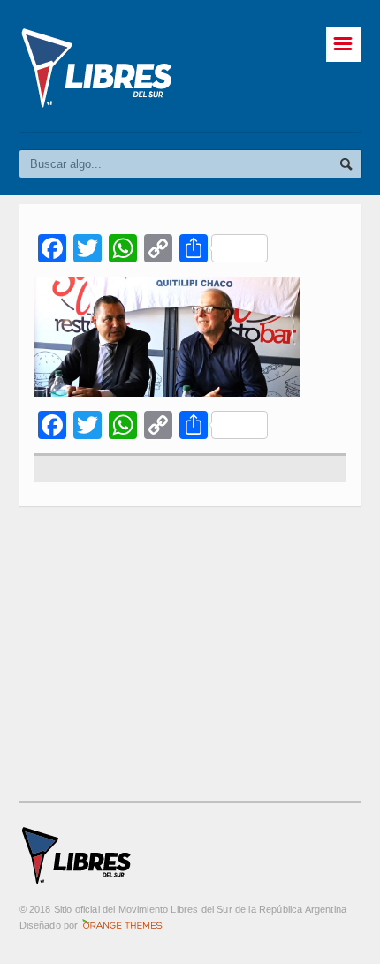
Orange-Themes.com (122, 925)
